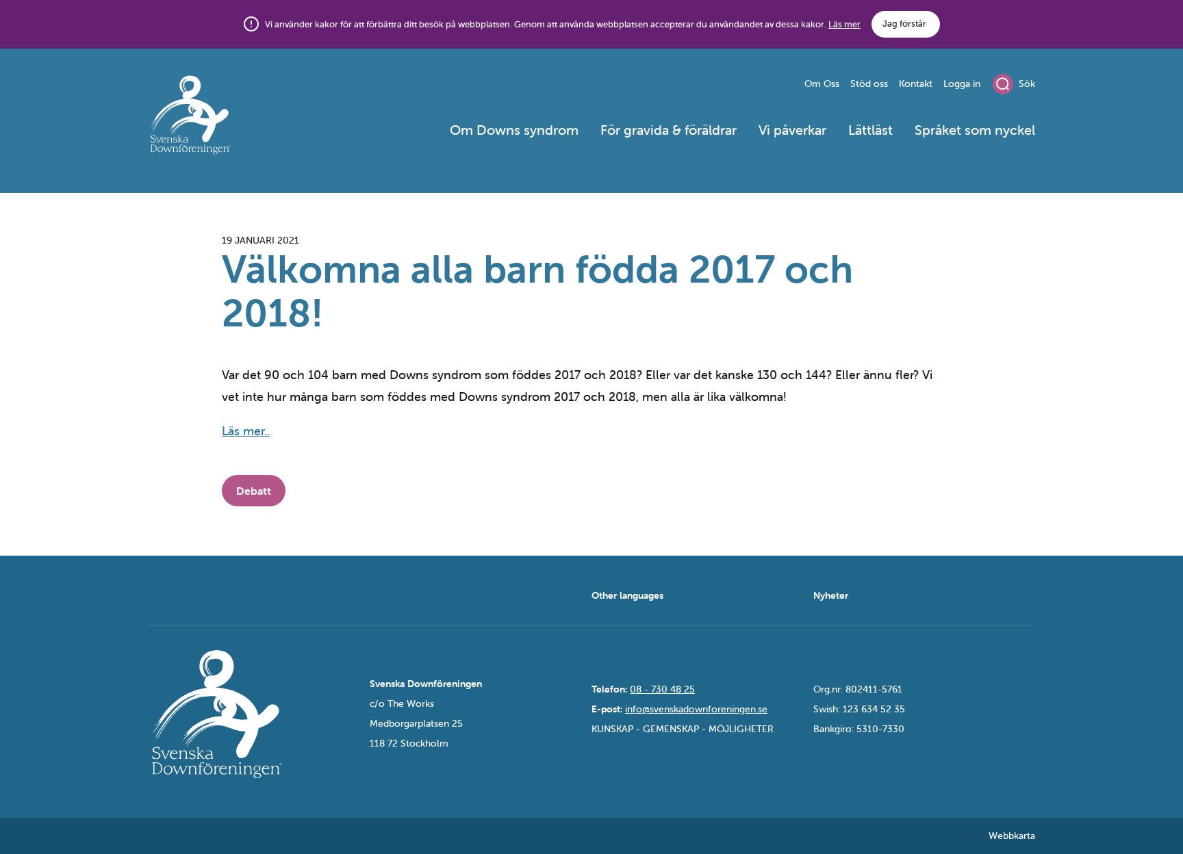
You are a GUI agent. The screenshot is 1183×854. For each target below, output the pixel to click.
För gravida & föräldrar (668, 129)
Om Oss (821, 83)
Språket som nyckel (975, 129)
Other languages (627, 595)
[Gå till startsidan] (239, 117)
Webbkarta (1012, 835)
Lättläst (870, 129)
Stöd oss (869, 83)
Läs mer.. (246, 431)
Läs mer (844, 24)
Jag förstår (904, 23)
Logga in (961, 83)
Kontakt (915, 83)
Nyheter (830, 595)
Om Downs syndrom (514, 129)
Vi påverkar (792, 129)
